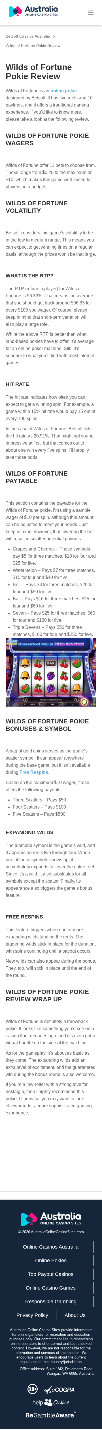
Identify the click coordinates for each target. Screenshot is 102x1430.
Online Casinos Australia (50, 1247)
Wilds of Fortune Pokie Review (33, 45)
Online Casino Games (51, 1288)
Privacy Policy (32, 1315)
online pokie (63, 90)
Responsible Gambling (50, 1301)
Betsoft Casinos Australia (28, 36)
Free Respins (34, 772)
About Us (75, 1315)
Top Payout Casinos (50, 1274)
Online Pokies (51, 1260)
